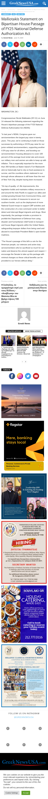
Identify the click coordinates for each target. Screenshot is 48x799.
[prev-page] (22, 361)
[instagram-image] (8, 728)
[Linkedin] (28, 44)
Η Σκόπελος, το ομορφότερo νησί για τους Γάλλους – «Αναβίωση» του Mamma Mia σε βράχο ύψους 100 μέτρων (12, 293)
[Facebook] (4, 44)
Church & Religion (38, 345)
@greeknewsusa (24, 717)
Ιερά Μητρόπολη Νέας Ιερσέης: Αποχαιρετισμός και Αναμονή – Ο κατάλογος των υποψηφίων (38, 351)
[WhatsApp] (22, 44)
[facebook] (12, 376)
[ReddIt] (34, 44)
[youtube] (36, 376)
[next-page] (25, 361)
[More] (41, 44)
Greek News (7, 38)
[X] (10, 44)
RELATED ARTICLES (14, 331)
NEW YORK (20, 14)
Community (11, 9)
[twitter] (28, 376)
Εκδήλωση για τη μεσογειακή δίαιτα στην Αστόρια (37, 287)
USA (13, 14)
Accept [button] (26, 793)
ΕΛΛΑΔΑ (4, 345)
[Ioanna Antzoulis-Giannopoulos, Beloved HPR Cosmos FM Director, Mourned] (24, 340)
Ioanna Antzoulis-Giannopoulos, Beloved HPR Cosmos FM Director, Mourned (23, 350)
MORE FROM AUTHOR (33, 331)
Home (3, 9)
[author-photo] (24, 314)
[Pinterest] (16, 44)
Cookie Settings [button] (12, 793)
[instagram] (20, 376)
